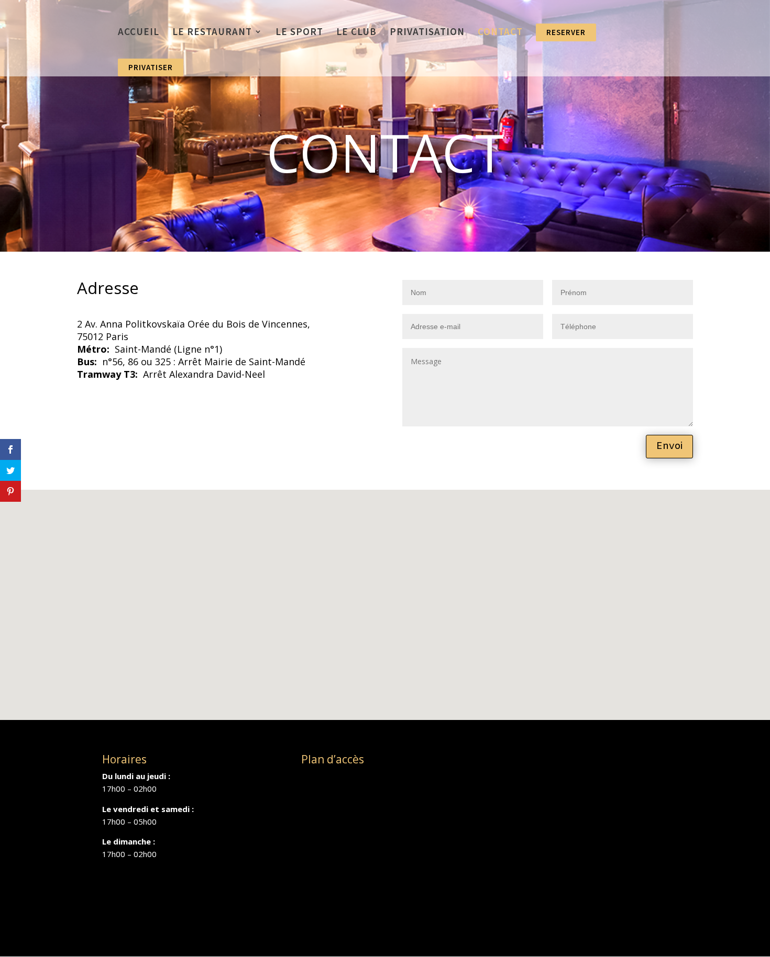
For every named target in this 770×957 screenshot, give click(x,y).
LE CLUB (356, 33)
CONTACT (500, 33)
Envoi (669, 446)
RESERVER (566, 32)
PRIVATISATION (427, 33)
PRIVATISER (150, 67)
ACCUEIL (138, 33)
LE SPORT (299, 33)
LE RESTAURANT (212, 33)
